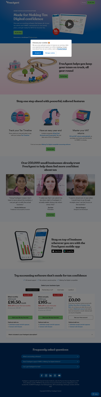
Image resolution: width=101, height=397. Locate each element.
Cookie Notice (62, 49)
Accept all (38, 53)
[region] (51, 48)
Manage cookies (50, 53)
